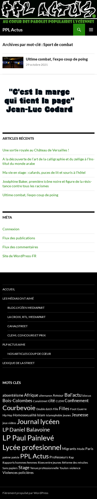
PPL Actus (12, 29)
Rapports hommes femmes (19, 462)
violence (74, 468)
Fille (55, 409)
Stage (23, 467)
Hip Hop (7, 415)
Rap (71, 457)
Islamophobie (54, 415)
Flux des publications (18, 238)
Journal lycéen (38, 421)
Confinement (77, 400)
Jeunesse (80, 414)
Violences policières (18, 472)
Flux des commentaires (20, 247)
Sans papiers (10, 468)
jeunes (67, 415)
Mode (81, 449)
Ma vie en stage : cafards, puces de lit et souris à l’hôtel (44, 172)
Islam (41, 415)
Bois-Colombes (17, 400)
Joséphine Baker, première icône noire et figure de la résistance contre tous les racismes (47, 183)
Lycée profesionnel (31, 447)
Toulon (64, 468)
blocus (86, 395)
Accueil (8, 289)
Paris (89, 448)
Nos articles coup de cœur (29, 354)
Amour (58, 395)
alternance (45, 395)
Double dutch (44, 409)
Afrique (31, 395)
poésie (15, 457)
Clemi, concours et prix (26, 335)
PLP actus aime (13, 344)
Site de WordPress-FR (19, 256)
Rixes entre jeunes (49, 462)
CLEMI (60, 401)
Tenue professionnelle (44, 468)
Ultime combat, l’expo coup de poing (57, 59)
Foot (73, 409)
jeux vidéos (9, 423)
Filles (64, 408)
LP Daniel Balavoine (26, 429)
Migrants (69, 448)
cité (51, 400)
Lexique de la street (18, 363)
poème (6, 457)
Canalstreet (17, 326)
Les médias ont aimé (18, 298)
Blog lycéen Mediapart (26, 308)
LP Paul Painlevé (28, 438)
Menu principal (91, 30)
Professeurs (58, 457)
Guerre (82, 409)
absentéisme (12, 395)
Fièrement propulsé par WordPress (25, 493)
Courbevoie (19, 408)
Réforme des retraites (75, 462)
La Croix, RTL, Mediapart (26, 317)
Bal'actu (73, 395)
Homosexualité (24, 415)
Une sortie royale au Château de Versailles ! (35, 150)
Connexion (10, 229)
